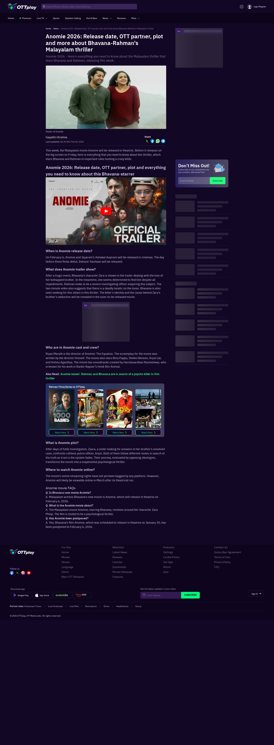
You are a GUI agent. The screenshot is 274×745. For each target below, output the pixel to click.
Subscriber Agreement (227, 552)
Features (117, 577)
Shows (66, 562)
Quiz (166, 572)
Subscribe (218, 180)
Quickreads (119, 567)
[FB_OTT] (12, 573)
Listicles (117, 562)
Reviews (117, 557)
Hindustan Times (32, 606)
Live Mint (74, 606)
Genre (65, 572)
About (167, 567)
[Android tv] (63, 595)
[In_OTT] (23, 573)
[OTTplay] (22, 6)
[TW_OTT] (17, 573)
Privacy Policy (222, 562)
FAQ (216, 567)
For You (66, 547)
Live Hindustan (55, 606)
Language (67, 567)
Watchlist (118, 547)
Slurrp (138, 606)
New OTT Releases (73, 577)
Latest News (119, 552)
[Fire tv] (82, 595)
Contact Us (221, 547)
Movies (66, 557)
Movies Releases (122, 572)
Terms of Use (222, 557)
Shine (106, 606)
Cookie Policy (171, 557)
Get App (168, 562)
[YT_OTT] (29, 573)
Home (65, 552)
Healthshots (122, 606)
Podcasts (168, 547)
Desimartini (91, 606)
